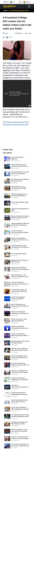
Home (5, 10)
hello (6, 33)
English (20, 2)
